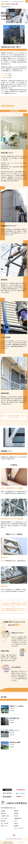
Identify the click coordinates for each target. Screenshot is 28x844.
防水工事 (16, 816)
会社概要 (3, 811)
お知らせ (16, 823)
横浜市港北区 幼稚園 (15, 742)
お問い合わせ (21, 842)
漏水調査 (16, 813)
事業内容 (16, 811)
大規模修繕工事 (17, 818)
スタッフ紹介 (4, 818)
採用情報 (16, 826)
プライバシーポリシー (19, 828)
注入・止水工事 (4, 823)
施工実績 (3, 821)
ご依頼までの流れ (5, 816)
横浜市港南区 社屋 (14, 718)
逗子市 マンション (14, 730)
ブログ (15, 821)
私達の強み (3, 813)
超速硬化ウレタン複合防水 (17, 706)
